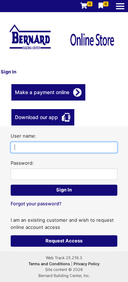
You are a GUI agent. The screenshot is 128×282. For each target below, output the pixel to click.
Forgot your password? (36, 203)
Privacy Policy (87, 263)
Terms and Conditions (49, 263)
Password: (22, 163)
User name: (23, 136)
